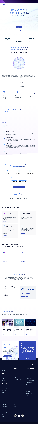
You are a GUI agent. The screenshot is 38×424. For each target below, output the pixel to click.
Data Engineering (4, 390)
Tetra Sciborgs (4, 380)
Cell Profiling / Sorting (29, 378)
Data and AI (15, 370)
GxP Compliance (4, 378)
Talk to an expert (7, 356)
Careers (15, 406)
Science (15, 375)
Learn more (24, 296)
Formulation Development (29, 382)
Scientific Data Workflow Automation (7, 388)
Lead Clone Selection (29, 387)
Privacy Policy (10, 423)
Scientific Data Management (6, 386)
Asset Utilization (28, 370)
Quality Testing (28, 395)
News (14, 402)
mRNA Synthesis (28, 391)
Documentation (4, 404)
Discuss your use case (5, 412)
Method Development (29, 389)
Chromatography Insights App (6, 376)
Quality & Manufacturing (17, 379)
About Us (15, 400)
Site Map (13, 423)
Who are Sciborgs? (4, 406)
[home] (4, 4)
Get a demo (19, 27)
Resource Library (4, 402)
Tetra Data (3, 370)
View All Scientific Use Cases (19, 186)
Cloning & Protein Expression (30, 380)
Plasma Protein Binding (29, 393)
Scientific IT (15, 377)
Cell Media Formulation (29, 376)
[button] (36, 4)
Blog (2, 400)
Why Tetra (3, 368)
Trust (14, 404)
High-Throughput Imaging (29, 384)
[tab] (7, 172)
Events (3, 414)
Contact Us (15, 408)
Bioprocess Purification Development (29, 374)
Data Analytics (4, 392)
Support (3, 416)
